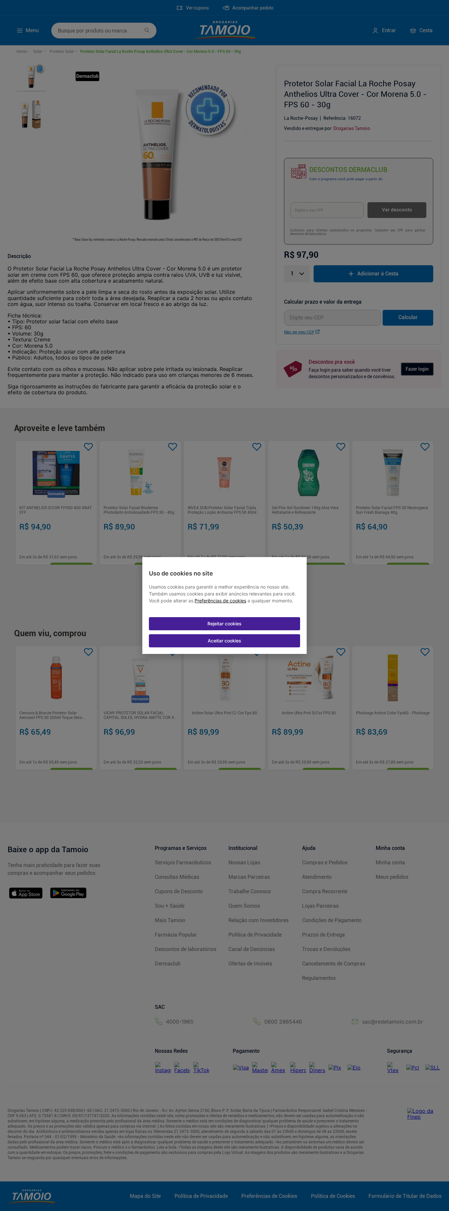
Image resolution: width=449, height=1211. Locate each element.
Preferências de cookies (220, 600)
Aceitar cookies (224, 640)
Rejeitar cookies (224, 623)
